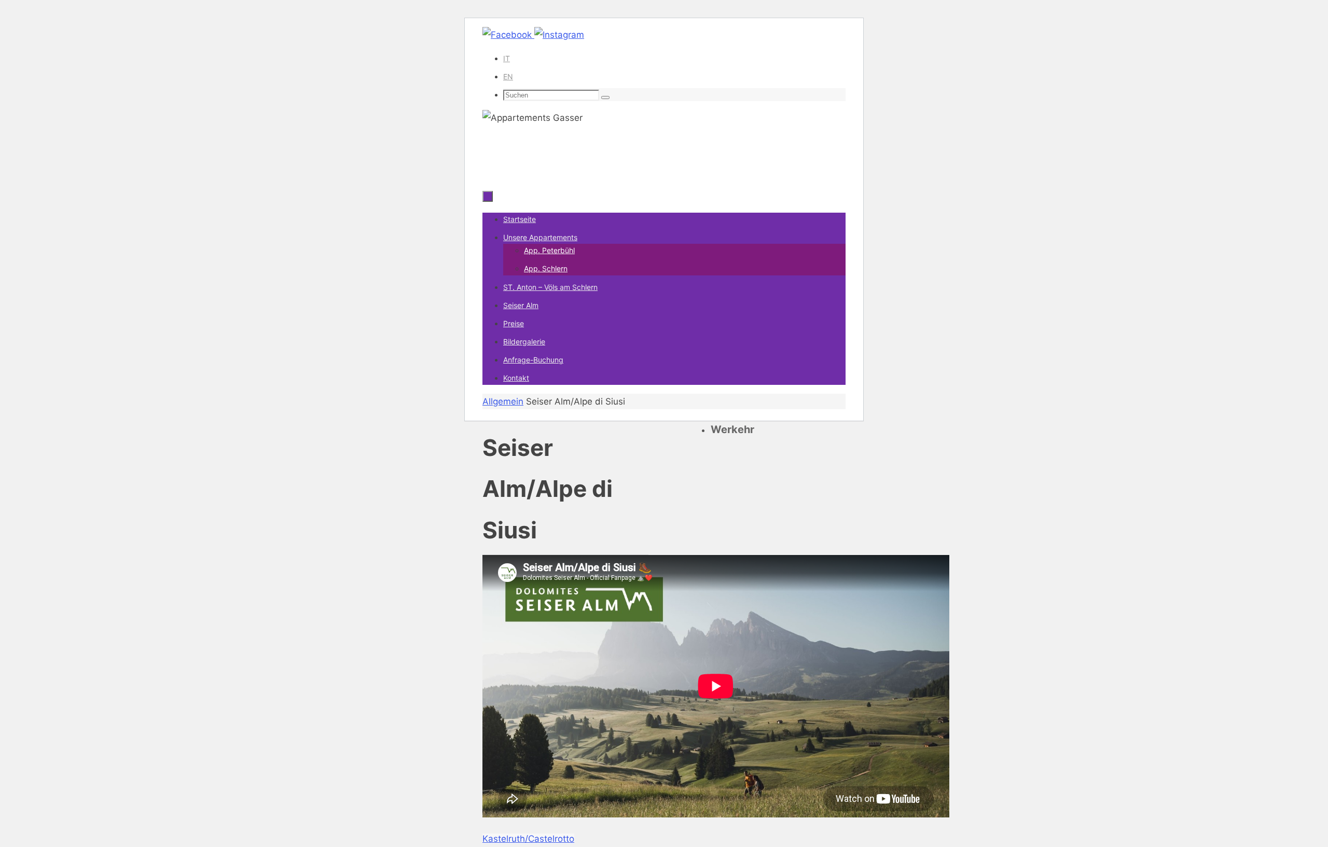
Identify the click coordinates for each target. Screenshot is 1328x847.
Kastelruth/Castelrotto (528, 839)
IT (506, 58)
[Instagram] (559, 35)
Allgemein (502, 401)
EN (508, 76)
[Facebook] (508, 35)
